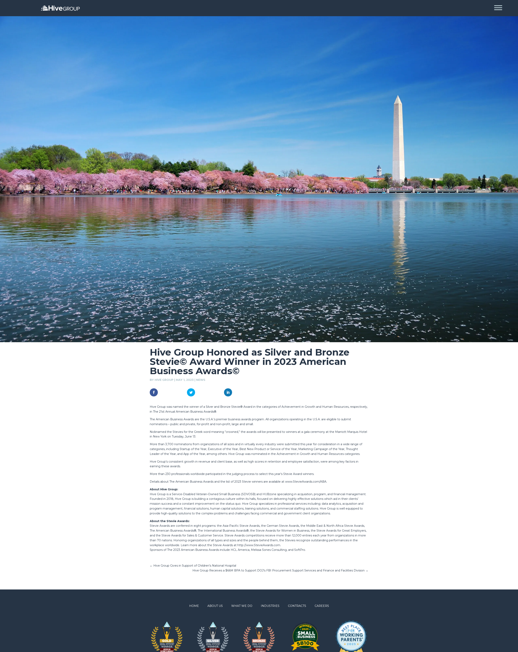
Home (194, 606)
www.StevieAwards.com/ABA (305, 481)
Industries (270, 606)
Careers (322, 606)
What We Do (241, 606)
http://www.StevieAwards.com (258, 545)
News (200, 380)
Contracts (297, 606)
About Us (215, 606)
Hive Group (164, 380)
